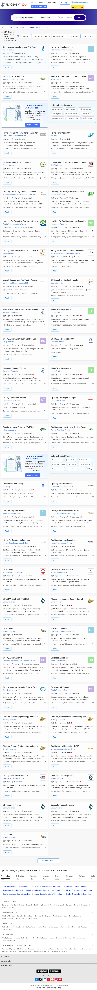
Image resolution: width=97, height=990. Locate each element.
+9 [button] (23, 316)
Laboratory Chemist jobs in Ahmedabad (48, 890)
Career (41, 3)
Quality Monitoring (58, 118)
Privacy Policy (40, 988)
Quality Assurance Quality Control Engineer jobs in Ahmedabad (17, 894)
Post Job (77, 7)
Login (66, 3)
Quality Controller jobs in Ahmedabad (48, 894)
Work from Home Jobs (68, 927)
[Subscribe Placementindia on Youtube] (60, 979)
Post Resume (40, 6)
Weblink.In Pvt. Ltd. (50, 985)
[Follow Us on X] (40, 979)
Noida (76, 905)
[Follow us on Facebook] (37, 979)
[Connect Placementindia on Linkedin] (44, 979)
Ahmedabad (60, 905)
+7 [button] (71, 752)
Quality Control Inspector (75, 469)
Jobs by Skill (20, 938)
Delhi (36, 905)
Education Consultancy (9, 951)
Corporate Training (25, 951)
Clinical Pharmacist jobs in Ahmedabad (80, 890)
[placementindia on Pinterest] (48, 979)
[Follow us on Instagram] (56, 979)
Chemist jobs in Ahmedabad (76, 886)
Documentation (57, 109)
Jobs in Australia (33, 918)
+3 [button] (33, 345)
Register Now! (32, 125)
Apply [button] (7, 67)
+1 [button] (33, 517)
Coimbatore (84, 905)
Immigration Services (86, 949)
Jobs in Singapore (75, 916)
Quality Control (70, 109)
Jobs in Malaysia (7, 918)
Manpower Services (34, 949)
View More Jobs (47, 861)
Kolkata (21, 905)
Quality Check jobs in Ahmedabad (78, 894)
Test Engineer (56, 114)
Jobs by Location (42, 938)
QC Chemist (85, 114)
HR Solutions (21, 949)
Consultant (52, 3)
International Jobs (79, 938)
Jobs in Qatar (28, 916)
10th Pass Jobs (7, 929)
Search (80, 17)
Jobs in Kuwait (17, 916)
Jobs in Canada (20, 918)
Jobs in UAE (6, 916)
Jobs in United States (60, 916)
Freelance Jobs (53, 927)
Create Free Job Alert (8, 940)
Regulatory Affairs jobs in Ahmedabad (17, 890)
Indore (4, 907)
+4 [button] (71, 605)
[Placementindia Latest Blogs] (52, 979)
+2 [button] (81, 316)
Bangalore (5, 905)
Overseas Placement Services (53, 949)
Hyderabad (43, 905)
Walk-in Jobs (6, 927)
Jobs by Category (7, 938)
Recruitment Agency (8, 949)
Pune (51, 905)
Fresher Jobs (42, 927)
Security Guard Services (41, 951)
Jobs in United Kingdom (43, 916)
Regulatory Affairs (73, 118)
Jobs (33, 3)
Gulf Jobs (68, 938)
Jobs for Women (30, 927)
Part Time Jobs (17, 927)
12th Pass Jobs (82, 927)
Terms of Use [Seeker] (54, 988)
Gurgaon (69, 905)
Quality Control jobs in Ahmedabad (16, 886)
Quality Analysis (85, 464)
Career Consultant (71, 949)
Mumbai (13, 905)
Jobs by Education (56, 938)
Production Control (85, 109)
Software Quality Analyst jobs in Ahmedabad (48, 886)
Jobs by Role (30, 938)
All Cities (11, 907)
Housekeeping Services (59, 951)
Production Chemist (71, 114)
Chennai (29, 905)
